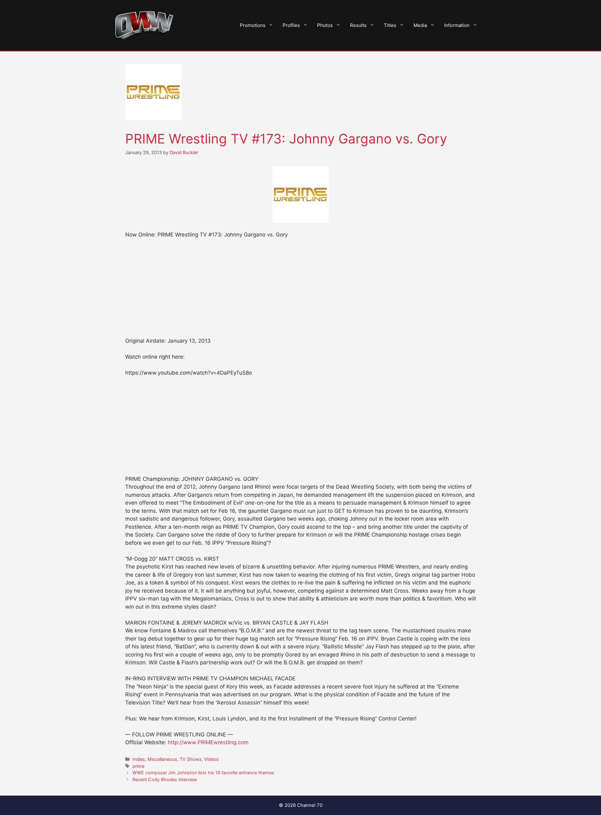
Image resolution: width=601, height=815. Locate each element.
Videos (211, 759)
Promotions (252, 25)
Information (457, 25)
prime (138, 766)
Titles (390, 25)
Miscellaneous (162, 759)
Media (420, 25)
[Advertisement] (300, 291)
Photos (325, 25)
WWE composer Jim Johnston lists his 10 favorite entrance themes (203, 772)
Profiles (291, 25)
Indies (138, 759)
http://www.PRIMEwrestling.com (208, 742)
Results (358, 25)
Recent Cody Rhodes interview (164, 779)
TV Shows (191, 759)
